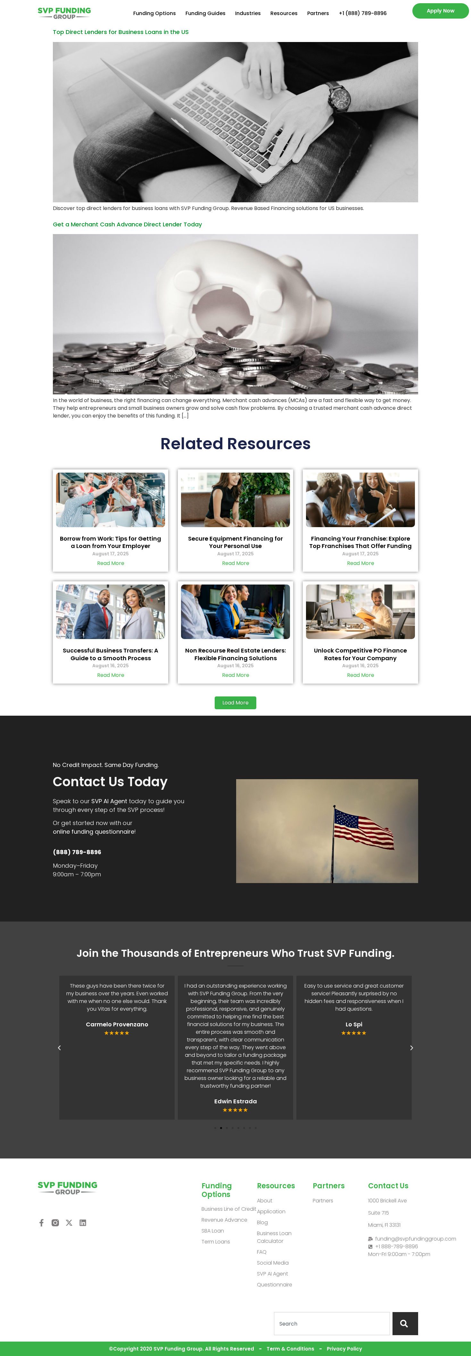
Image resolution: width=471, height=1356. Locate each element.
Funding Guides (206, 13)
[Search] (405, 1323)
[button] (235, 702)
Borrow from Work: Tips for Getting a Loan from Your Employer (110, 542)
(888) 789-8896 (77, 852)
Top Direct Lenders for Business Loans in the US (121, 32)
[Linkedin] (83, 1222)
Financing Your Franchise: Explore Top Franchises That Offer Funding (360, 542)
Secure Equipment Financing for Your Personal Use (235, 542)
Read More (110, 563)
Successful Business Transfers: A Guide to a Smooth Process (110, 654)
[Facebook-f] (41, 1222)
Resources (284, 13)
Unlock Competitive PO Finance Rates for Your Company (360, 654)
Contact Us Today (110, 782)
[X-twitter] (69, 1222)
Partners (318, 13)
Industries (248, 13)
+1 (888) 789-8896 (363, 13)
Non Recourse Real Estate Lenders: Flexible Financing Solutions (235, 654)
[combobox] (332, 1323)
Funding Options (154, 13)
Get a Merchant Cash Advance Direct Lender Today (127, 224)
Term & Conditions (290, 1348)
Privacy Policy (344, 1348)
